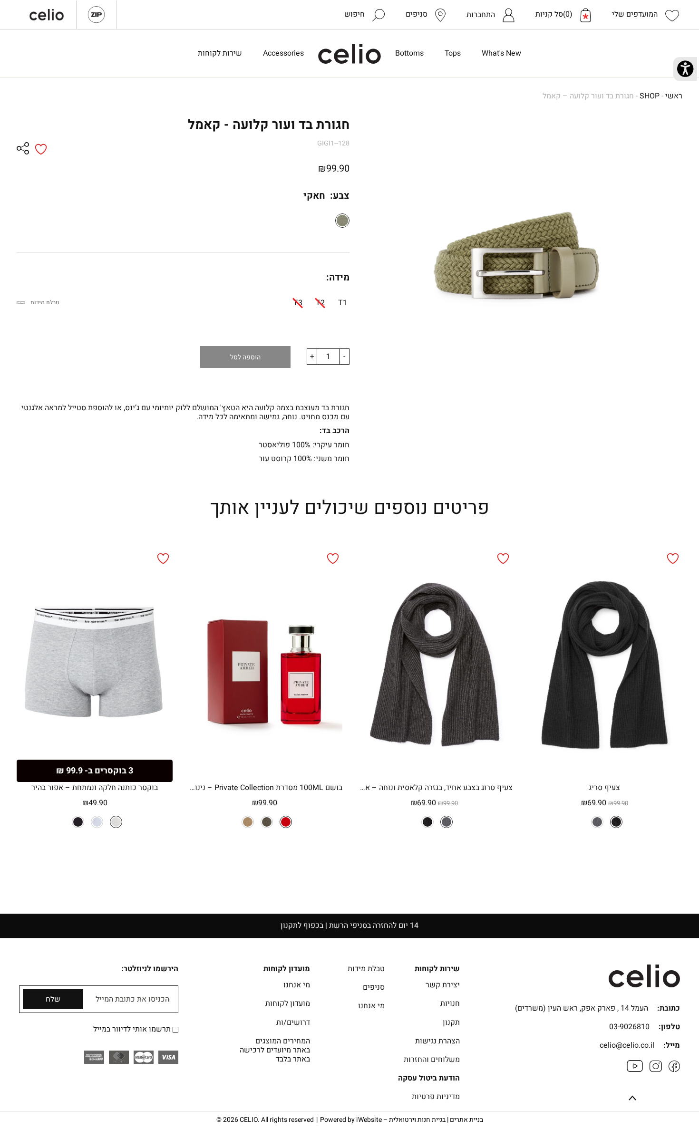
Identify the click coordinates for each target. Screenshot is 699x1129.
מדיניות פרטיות (436, 1096)
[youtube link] (635, 1069)
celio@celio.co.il (627, 1045)
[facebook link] (674, 1069)
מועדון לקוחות (287, 1003)
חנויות (450, 1003)
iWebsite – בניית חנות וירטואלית (419, 1120)
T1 (342, 303)
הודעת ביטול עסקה (429, 1078)
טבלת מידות (44, 302)
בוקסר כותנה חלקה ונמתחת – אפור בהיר (94, 787)
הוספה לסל (245, 357)
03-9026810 (629, 1027)
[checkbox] (175, 1030)
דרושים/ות (293, 1022)
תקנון (451, 1022)
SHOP (650, 96)
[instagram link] (656, 1069)
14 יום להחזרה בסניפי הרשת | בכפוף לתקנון (349, 925)
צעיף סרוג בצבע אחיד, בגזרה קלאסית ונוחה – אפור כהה (435, 787)
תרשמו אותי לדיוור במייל (133, 1029)
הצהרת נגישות (437, 1041)
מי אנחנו (371, 1006)
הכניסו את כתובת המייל (132, 999)
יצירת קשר (443, 985)
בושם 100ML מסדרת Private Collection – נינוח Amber (264, 787)
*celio (349, 54)
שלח (53, 999)
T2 (320, 303)
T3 (297, 303)
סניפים (374, 987)
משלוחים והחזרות (432, 1059)
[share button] (23, 149)
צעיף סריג (604, 787)
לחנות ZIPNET (96, 14)
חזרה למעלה (632, 1099)
